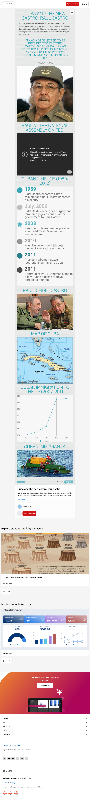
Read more (20, 499)
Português (17, 750)
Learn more (45, 685)
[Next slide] (9, 592)
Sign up (84, 4)
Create (5, 718)
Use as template (72, 4)
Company (6, 734)
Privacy (12, 783)
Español (23, 750)
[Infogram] (7, 4)
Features (6, 722)
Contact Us (7, 746)
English (5, 750)
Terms (5, 783)
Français (28, 750)
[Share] (19, 513)
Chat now (16, 746)
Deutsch (10, 750)
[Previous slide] (4, 592)
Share (21, 482)
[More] (72, 12)
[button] (45, 441)
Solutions (6, 726)
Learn (5, 730)
